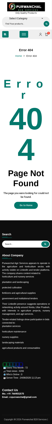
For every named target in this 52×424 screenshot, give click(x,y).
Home (18, 56)
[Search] (46, 24)
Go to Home (26, 205)
